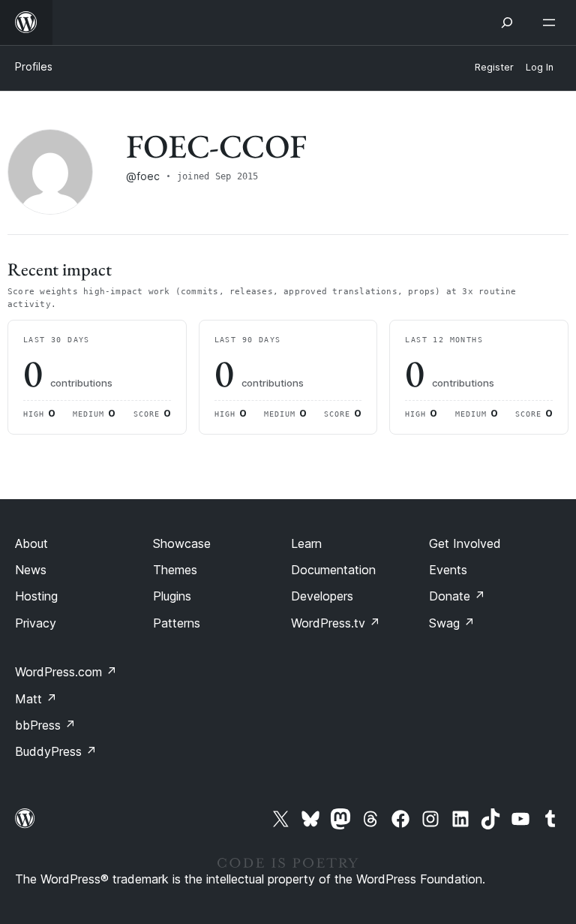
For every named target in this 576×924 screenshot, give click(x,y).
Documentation (333, 569)
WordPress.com (66, 671)
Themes (175, 569)
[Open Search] (507, 22)
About (31, 543)
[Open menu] (552, 22)
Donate (457, 595)
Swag (452, 623)
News (30, 569)
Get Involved (465, 543)
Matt (36, 698)
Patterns (176, 623)
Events (448, 569)
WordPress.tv (335, 623)
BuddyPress (56, 751)
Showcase (182, 543)
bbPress (45, 725)
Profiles (33, 66)
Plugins (172, 595)
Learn (306, 543)
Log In (540, 67)
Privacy (35, 623)
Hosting (36, 595)
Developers (322, 595)
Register (494, 67)
